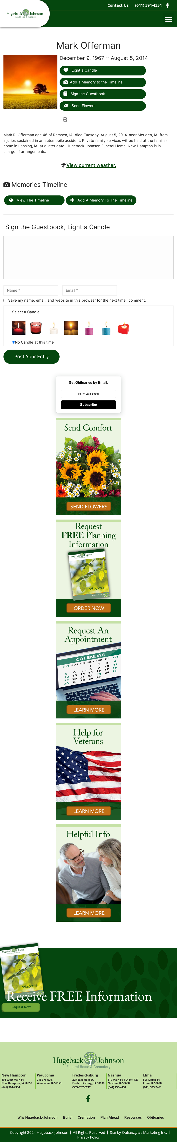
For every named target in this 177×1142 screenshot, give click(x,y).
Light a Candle (84, 70)
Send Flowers (83, 106)
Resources (133, 1117)
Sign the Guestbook (87, 94)
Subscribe (88, 404)
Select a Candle (26, 312)
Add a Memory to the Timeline (96, 82)
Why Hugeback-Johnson (37, 1117)
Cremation (86, 1117)
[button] (169, 19)
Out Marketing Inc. (144, 1132)
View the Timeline (32, 200)
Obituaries (155, 1117)
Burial (67, 1117)
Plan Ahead (109, 1117)
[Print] (65, 119)
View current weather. (91, 165)
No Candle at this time (34, 342)
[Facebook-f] (88, 1098)
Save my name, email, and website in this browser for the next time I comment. (77, 300)
